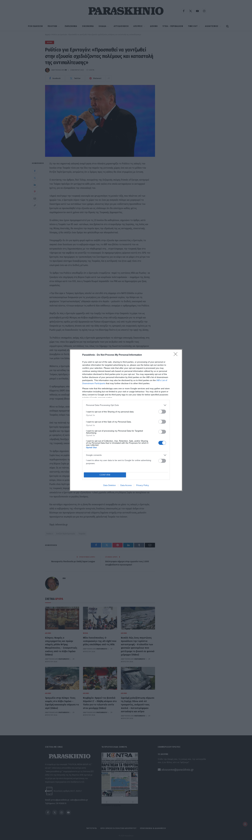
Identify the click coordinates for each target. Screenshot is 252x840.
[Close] (176, 355)
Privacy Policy (142, 485)
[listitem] (126, 405)
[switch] (162, 412)
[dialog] (126, 420)
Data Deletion (109, 485)
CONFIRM (105, 475)
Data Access (126, 485)
